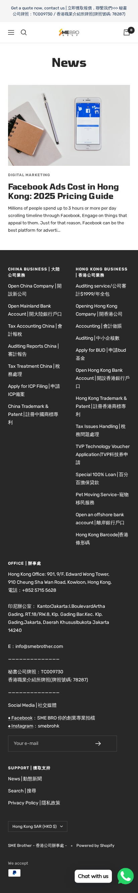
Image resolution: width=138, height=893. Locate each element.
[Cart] (126, 32)
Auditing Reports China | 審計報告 (33, 350)
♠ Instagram (20, 726)
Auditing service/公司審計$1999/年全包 (101, 290)
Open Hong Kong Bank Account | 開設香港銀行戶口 (103, 378)
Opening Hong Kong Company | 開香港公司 (99, 310)
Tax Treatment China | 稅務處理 (34, 370)
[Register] (102, 743)
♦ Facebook (20, 718)
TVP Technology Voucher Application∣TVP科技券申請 (103, 454)
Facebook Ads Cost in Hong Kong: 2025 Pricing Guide (63, 191)
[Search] (24, 32)
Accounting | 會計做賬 (99, 326)
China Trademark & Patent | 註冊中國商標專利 (33, 414)
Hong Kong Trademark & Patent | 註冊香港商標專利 (101, 406)
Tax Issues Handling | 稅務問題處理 (101, 430)
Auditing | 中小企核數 (98, 338)
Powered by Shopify (95, 845)
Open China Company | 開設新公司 (35, 290)
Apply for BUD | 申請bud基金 (101, 354)
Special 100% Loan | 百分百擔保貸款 (102, 478)
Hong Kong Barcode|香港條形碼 (102, 539)
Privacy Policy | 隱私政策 (34, 803)
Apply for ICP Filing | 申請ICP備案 (34, 390)
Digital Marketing (29, 175)
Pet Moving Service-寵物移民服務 (102, 499)
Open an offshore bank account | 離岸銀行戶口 (100, 519)
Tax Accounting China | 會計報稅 (35, 330)
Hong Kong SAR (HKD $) (34, 826)
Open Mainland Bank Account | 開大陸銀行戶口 (35, 310)
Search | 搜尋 (22, 791)
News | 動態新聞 (25, 779)
